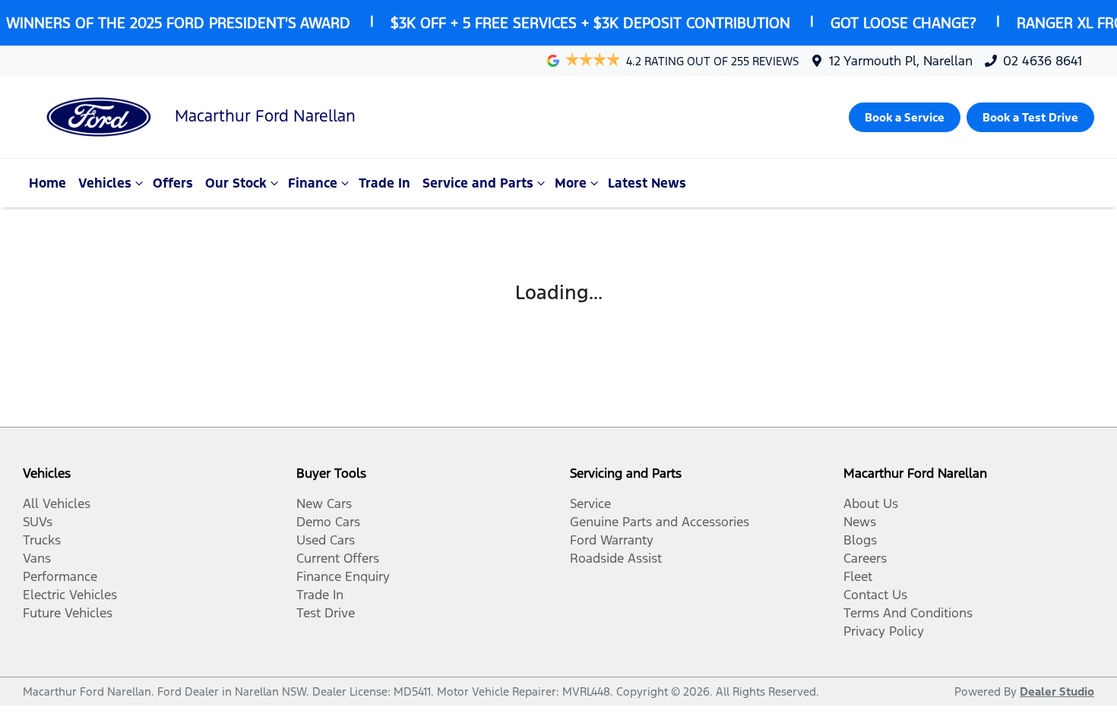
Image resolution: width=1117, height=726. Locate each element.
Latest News (647, 183)
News (859, 521)
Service (590, 503)
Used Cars (325, 540)
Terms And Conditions (908, 612)
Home (47, 183)
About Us (870, 503)
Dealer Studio (1057, 691)
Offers (173, 183)
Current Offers (337, 558)
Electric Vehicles (70, 594)
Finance (312, 183)
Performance (60, 576)
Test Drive (325, 612)
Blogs (860, 540)
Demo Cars (328, 521)
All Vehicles (56, 503)
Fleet (857, 576)
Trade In (384, 183)
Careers (865, 558)
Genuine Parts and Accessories (659, 521)
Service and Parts (477, 183)
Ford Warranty (611, 540)
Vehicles (104, 183)
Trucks (42, 540)
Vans (37, 558)
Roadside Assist (616, 558)
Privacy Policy (883, 631)
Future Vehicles (67, 612)
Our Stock (236, 183)
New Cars (324, 503)
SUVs (37, 521)
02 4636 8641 (1042, 60)
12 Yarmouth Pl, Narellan (901, 60)
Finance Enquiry (343, 576)
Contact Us (875, 594)
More (571, 183)
